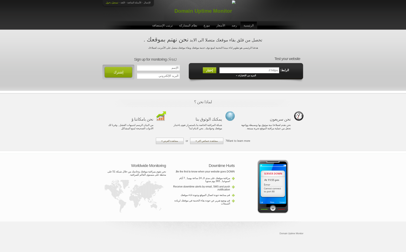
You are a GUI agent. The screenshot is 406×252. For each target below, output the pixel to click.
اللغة (123, 2)
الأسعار (220, 25)
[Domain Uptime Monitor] (204, 10)
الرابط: (284, 70)
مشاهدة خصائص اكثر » (207, 141)
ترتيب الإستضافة (162, 25)
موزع (207, 25)
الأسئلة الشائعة (134, 2)
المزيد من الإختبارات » (246, 75)
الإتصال (147, 2)
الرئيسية (249, 25)
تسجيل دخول (112, 2)
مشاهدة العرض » (169, 141)
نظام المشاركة (188, 25)
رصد (234, 25)
